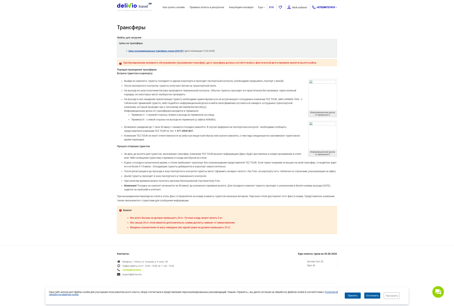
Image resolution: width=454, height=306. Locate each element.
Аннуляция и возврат (241, 7)
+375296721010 (326, 7)
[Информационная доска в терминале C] (322, 82)
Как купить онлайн (174, 7)
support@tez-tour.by (132, 274)
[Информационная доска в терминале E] (322, 124)
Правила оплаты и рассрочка (207, 7)
